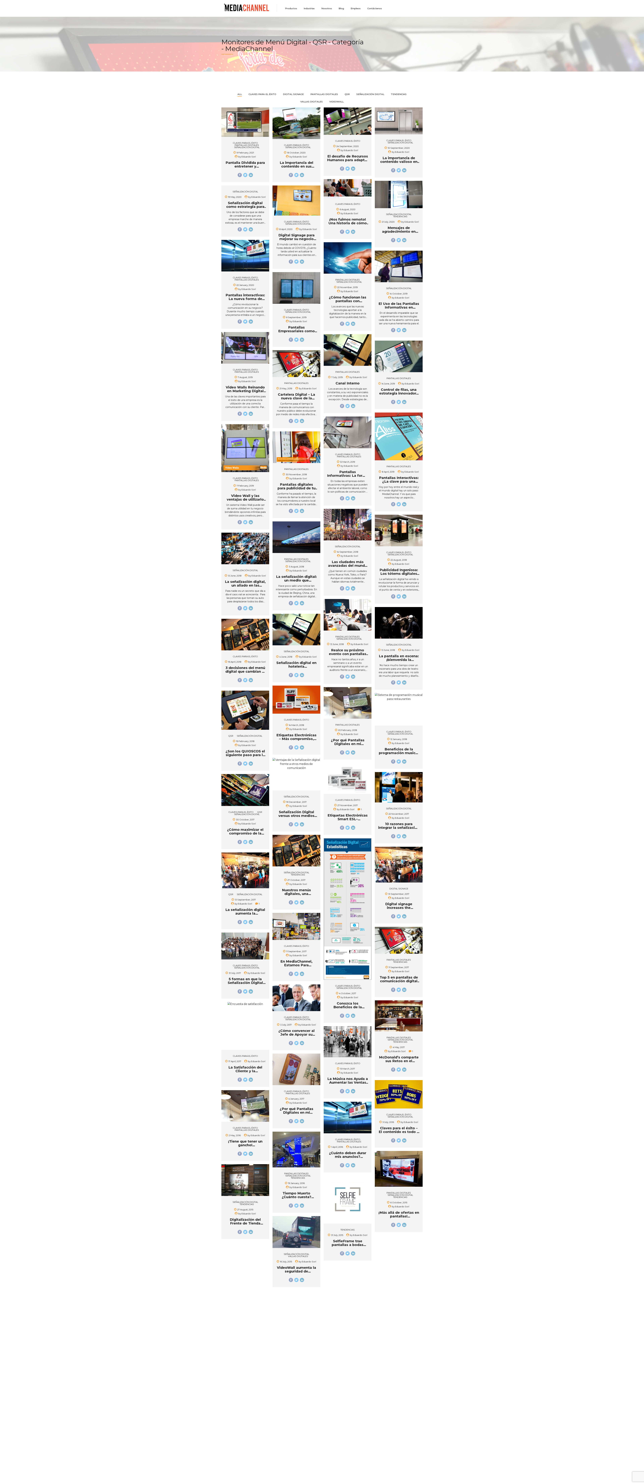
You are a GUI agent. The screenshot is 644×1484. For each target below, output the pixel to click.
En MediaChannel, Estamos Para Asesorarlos (296, 965)
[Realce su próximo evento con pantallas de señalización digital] (347, 615)
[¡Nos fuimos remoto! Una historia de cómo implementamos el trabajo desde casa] (347, 189)
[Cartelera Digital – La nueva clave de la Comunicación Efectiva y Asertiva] (296, 364)
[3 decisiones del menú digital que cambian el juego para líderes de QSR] (245, 635)
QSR (230, 736)
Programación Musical (285, 1399)
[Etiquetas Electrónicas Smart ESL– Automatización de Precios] (347, 779)
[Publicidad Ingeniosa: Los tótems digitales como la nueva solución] (399, 531)
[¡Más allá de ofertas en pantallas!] (399, 1169)
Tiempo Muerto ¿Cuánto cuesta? (296, 1195)
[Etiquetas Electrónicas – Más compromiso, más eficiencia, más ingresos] (296, 700)
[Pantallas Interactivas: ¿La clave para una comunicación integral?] (399, 436)
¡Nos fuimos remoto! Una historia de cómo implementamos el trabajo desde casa (347, 1412)
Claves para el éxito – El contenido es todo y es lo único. (399, 1132)
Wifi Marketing (281, 1409)
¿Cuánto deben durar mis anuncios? (347, 1155)
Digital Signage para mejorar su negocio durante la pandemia (296, 239)
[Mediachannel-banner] (246, 1344)
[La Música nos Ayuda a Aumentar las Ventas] (347, 1042)
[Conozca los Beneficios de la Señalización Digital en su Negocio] (347, 909)
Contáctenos (374, 8)
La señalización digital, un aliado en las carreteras (245, 585)
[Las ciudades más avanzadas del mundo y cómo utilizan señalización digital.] (347, 525)
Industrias (309, 8)
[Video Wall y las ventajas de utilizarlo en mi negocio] (245, 448)
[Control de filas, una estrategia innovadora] (399, 357)
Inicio (224, 1375)
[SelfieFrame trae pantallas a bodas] (347, 1200)
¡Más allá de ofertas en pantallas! (399, 1214)
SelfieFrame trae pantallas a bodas (347, 1243)
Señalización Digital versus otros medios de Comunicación (296, 815)
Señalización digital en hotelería (296, 664)
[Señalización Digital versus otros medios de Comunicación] (296, 764)
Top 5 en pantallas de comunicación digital (399, 979)
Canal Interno (348, 383)
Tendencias (400, 216)
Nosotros (326, 8)
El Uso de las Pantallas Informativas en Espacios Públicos (399, 307)
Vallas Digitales (298, 1256)
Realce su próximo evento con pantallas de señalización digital (348, 654)
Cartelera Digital (282, 1380)
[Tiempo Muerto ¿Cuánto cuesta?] (296, 1150)
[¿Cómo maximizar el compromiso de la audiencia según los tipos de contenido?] (245, 790)
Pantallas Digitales (247, 145)
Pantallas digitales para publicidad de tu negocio (296, 488)
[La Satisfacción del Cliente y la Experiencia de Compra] (245, 1004)
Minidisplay (279, 1394)
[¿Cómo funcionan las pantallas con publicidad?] (347, 258)
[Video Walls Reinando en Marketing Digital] (245, 348)
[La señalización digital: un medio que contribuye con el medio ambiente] (296, 537)
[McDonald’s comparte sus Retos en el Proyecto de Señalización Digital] (399, 1016)
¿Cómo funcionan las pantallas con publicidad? (347, 301)
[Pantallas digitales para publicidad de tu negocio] (296, 447)
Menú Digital (280, 1389)
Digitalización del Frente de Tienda (245, 1221)
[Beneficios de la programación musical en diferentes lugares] (399, 697)
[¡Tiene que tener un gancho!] (245, 1106)
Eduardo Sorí (248, 156)
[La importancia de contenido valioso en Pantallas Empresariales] (399, 121)
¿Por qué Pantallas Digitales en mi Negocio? (347, 744)
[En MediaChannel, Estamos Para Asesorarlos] (296, 927)
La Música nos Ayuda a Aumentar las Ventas (347, 1080)
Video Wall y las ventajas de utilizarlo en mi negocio (245, 499)
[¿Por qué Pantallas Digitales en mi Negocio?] (347, 703)
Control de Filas (281, 1384)
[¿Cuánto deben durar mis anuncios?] (347, 1118)
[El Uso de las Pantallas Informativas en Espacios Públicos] (399, 267)
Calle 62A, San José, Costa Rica (239, 1467)
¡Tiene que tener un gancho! (245, 1143)
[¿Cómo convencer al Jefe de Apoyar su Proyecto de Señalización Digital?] (296, 998)
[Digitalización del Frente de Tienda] (245, 1180)
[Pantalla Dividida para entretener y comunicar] (245, 122)
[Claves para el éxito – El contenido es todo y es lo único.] (399, 1095)
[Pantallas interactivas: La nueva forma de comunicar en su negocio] (245, 256)
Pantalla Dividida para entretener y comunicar (245, 166)
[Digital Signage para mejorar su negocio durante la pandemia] (296, 201)
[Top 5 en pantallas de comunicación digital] (399, 941)
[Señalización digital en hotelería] (296, 630)
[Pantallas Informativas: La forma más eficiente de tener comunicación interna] (347, 433)
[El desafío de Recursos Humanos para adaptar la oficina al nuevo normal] (347, 121)
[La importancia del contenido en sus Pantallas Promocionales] (296, 123)
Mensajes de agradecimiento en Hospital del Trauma (399, 231)
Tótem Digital (280, 1404)
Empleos (356, 8)
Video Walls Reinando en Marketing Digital (245, 389)
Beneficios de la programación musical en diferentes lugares (399, 753)
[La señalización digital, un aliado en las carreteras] (245, 549)
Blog (341, 8)
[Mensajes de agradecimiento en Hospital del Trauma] (399, 195)
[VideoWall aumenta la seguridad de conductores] (296, 1232)
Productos (291, 8)
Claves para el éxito (245, 143)
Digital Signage (398, 889)
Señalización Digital (247, 147)
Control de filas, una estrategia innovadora (398, 391)
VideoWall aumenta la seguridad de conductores (296, 1271)
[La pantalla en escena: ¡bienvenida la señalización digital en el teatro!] (399, 623)
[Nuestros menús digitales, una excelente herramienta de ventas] (296, 851)
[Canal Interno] (347, 350)
